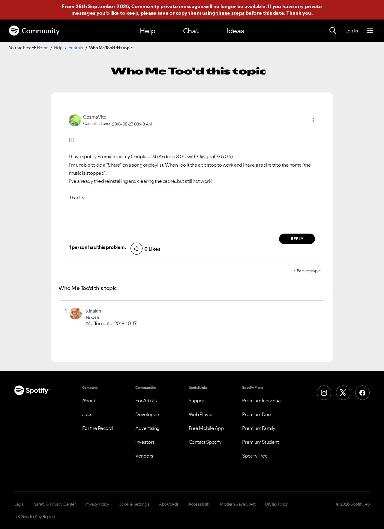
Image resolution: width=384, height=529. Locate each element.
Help (147, 31)
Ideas (235, 31)
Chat (191, 31)
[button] (313, 120)
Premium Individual (262, 400)
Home (42, 48)
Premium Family (258, 428)
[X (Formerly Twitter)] (343, 392)
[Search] (333, 31)
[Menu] (370, 30)
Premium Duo (256, 414)
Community (41, 31)
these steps (230, 13)
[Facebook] (362, 392)
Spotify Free (255, 455)
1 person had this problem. (97, 247)
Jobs (87, 414)
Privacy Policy (97, 504)
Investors (145, 442)
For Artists (146, 400)
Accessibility (199, 504)
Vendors (144, 455)
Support (197, 400)
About (88, 400)
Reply (297, 239)
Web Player (201, 414)
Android (75, 48)
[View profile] (75, 119)
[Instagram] (324, 392)
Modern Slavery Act (237, 504)
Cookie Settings (133, 504)
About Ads (169, 504)
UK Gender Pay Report (34, 516)
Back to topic (308, 271)
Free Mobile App (206, 428)
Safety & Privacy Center (55, 504)
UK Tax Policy (276, 504)
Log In (351, 30)
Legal (19, 504)
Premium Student (260, 442)
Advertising (147, 428)
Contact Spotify (205, 442)
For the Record (97, 428)
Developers (147, 414)
